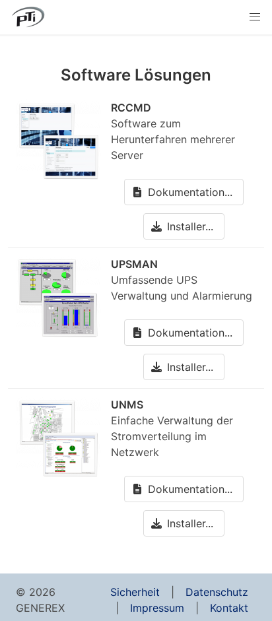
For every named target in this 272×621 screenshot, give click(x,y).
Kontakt (229, 607)
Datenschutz (217, 592)
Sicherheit (135, 592)
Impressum (157, 607)
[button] (255, 17)
